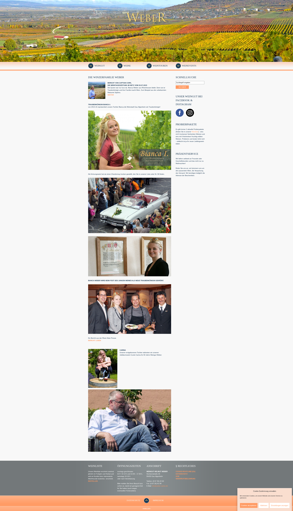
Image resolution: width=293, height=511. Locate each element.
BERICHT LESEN (94, 340)
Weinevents (189, 66)
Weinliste (195, 132)
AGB (177, 476)
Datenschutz (182, 474)
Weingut (99, 66)
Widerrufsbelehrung (185, 479)
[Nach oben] (146, 503)
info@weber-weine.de (160, 486)
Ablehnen (263, 505)
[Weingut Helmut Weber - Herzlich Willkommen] (146, 24)
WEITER (111, 95)
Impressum (158, 500)
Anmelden (146, 509)
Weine (127, 66)
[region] (146, 31)
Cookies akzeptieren (248, 505)
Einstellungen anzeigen (279, 505)
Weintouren (160, 66)
